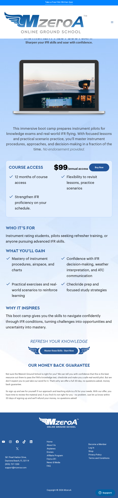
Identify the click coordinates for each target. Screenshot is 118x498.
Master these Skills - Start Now (59, 351)
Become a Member (97, 444)
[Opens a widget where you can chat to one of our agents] (105, 493)
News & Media (53, 462)
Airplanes (51, 448)
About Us (51, 445)
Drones (50, 452)
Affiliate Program (55, 455)
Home (50, 441)
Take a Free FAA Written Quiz (59, 2)
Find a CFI (51, 459)
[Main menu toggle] (112, 22)
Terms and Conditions (99, 458)
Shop (90, 451)
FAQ (49, 466)
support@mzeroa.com (15, 467)
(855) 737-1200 (12, 464)
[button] (99, 167)
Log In (91, 447)
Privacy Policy (94, 454)
